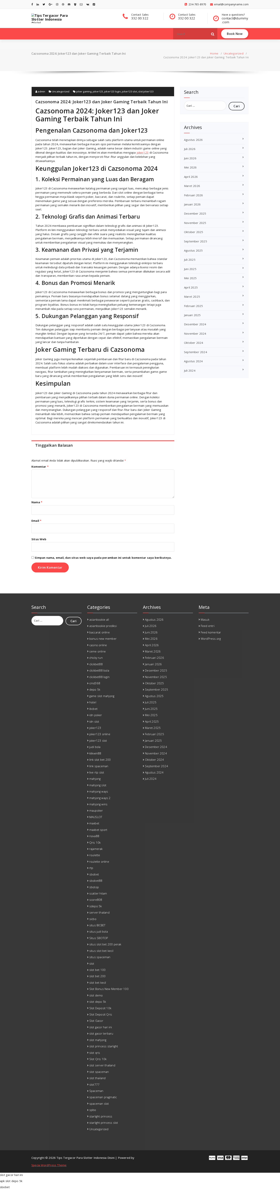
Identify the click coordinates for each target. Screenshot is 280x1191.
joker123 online (99, 734)
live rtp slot (96, 772)
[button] (212, 33)
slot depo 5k (97, 1001)
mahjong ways (98, 791)
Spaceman (96, 1091)
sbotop (94, 887)
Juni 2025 (190, 269)
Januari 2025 (192, 315)
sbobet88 (95, 880)
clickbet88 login (99, 677)
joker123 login (112, 91)
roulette (94, 855)
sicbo (92, 919)
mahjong (95, 779)
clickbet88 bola (99, 670)
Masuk (205, 619)
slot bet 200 (97, 976)
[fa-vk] (87, 4)
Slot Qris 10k (98, 1059)
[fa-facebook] (32, 4)
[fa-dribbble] (63, 4)
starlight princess (100, 1116)
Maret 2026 (192, 186)
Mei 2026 (190, 167)
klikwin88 (95, 753)
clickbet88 (96, 664)
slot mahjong (97, 1040)
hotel (92, 702)
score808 (95, 900)
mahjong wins (98, 804)
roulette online (99, 861)
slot (91, 963)
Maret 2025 (192, 296)
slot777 (94, 1084)
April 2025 (191, 287)
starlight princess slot (103, 1122)
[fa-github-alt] (69, 4)
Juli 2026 (189, 149)
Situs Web (38, 539)
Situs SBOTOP (98, 938)
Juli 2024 (189, 370)
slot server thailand (102, 1065)
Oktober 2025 (193, 232)
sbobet (94, 874)
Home (214, 53)
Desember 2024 (195, 324)
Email (36, 521)
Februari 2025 (193, 306)
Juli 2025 (189, 259)
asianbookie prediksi (103, 626)
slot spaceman (99, 1072)
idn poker (95, 715)
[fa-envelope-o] (81, 4)
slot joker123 (146, 91)
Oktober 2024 (193, 343)
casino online (98, 645)
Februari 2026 (193, 195)
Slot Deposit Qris (100, 1014)
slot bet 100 (97, 970)
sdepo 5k (95, 906)
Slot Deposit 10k (100, 1008)
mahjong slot (97, 785)
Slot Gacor (96, 1021)
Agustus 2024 (193, 361)
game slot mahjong (101, 696)
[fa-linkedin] (38, 4)
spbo (92, 1110)
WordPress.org (211, 638)
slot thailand (97, 1078)
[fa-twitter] (44, 4)
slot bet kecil (97, 982)
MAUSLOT (95, 817)
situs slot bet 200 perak (105, 944)
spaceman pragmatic (103, 1097)
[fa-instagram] (57, 4)
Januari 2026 (192, 204)
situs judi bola (98, 931)
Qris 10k (95, 842)
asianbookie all (99, 619)
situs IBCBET (97, 925)
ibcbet (93, 709)
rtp (91, 868)
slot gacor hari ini (100, 1027)
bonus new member (103, 638)
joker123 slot (129, 91)
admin (41, 91)
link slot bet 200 (100, 759)
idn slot (94, 721)
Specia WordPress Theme (48, 1165)
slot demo (96, 995)
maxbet (94, 823)
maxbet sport (98, 830)
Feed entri (207, 626)
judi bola (95, 747)
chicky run (96, 658)
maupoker (96, 810)
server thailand (99, 912)
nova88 (94, 836)
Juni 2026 (190, 158)
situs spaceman (99, 957)
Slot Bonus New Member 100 (109, 989)
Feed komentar (211, 632)
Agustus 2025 (193, 250)
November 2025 (195, 223)
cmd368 (94, 683)
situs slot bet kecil (101, 951)
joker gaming (83, 91)
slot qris (94, 1053)
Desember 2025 (195, 213)
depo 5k (94, 689)
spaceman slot (99, 1103)
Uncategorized (233, 53)
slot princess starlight (103, 1046)
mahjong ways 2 (100, 798)
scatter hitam (98, 893)
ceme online (97, 651)
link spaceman (98, 766)
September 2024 (195, 352)
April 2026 (191, 177)
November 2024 (195, 333)
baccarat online (99, 632)
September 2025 (195, 241)
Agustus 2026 (193, 140)
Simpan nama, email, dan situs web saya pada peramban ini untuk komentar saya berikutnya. (103, 557)
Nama (36, 502)
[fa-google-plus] (50, 4)
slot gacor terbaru (101, 1033)
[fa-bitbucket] (75, 4)
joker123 (98, 91)
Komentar (40, 466)
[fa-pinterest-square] (94, 4)
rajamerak (96, 849)
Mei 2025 (190, 278)
